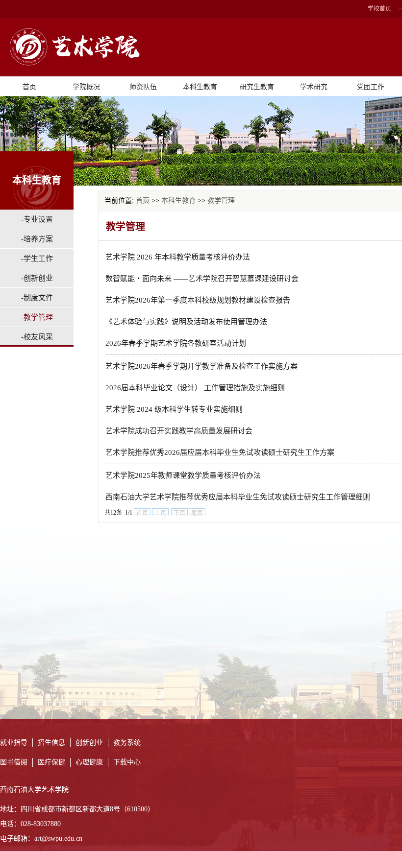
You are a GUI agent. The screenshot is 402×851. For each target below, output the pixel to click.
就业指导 (13, 742)
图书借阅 (13, 762)
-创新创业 (37, 278)
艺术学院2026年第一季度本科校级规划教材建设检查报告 (197, 300)
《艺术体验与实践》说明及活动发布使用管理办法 (186, 322)
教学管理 (221, 200)
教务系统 (127, 742)
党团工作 (370, 87)
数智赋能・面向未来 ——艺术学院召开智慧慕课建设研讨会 (202, 279)
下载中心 (127, 762)
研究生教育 (257, 87)
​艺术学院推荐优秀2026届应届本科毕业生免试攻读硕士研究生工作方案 (219, 452)
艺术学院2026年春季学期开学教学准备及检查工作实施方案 (201, 366)
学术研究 (313, 87)
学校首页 (379, 8)
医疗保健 (51, 762)
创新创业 (89, 742)
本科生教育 (200, 87)
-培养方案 (37, 239)
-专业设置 (37, 219)
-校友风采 (37, 337)
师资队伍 (143, 87)
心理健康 (89, 762)
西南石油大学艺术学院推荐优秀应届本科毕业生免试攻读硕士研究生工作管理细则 (237, 497)
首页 (29, 87)
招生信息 (51, 742)
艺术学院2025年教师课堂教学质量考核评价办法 (183, 475)
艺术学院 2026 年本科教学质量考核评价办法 (177, 257)
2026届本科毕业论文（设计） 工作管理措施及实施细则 (195, 388)
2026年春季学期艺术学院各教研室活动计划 (175, 343)
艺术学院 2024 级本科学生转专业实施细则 (174, 409)
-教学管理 (37, 317)
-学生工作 (37, 258)
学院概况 (86, 87)
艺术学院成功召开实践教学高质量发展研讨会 (178, 431)
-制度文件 (37, 298)
